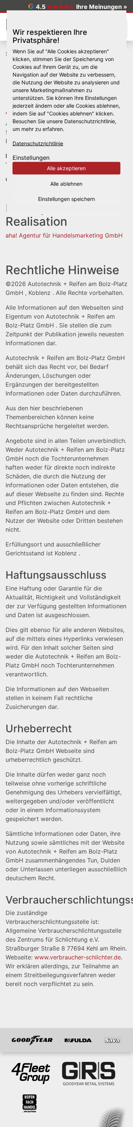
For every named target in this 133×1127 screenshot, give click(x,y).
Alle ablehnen (66, 183)
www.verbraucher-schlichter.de (77, 957)
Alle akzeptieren (66, 168)
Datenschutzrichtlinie (38, 143)
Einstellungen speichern (66, 199)
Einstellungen (31, 157)
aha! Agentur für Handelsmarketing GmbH (64, 235)
